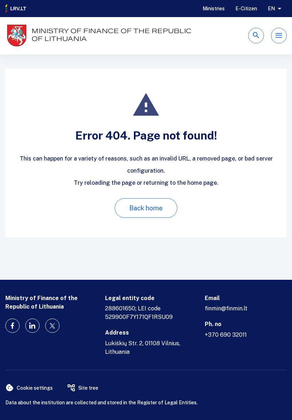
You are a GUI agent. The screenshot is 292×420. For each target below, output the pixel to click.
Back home (146, 208)
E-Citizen (246, 8)
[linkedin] (32, 326)
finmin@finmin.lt (226, 308)
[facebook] (12, 326)
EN (271, 8)
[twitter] (52, 326)
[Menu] (279, 35)
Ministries (214, 8)
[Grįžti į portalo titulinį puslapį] (16, 8)
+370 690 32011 (226, 334)
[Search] (256, 35)
